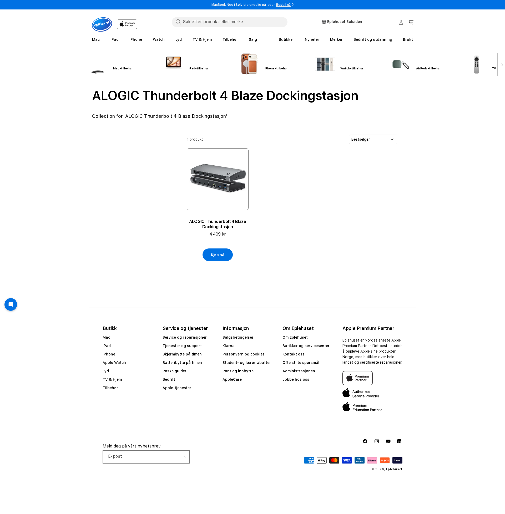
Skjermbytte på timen (182, 354)
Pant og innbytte (238, 371)
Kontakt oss (293, 354)
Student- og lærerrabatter (247, 362)
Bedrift (169, 379)
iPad (107, 346)
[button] (411, 22)
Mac (106, 337)
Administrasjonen (298, 371)
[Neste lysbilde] (501, 64)
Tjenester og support (182, 346)
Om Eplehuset (295, 337)
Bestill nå (283, 5)
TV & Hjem (112, 379)
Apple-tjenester (177, 388)
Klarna (229, 346)
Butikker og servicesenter (306, 346)
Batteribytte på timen (182, 362)
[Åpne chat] (10, 304)
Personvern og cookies (244, 354)
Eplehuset (394, 469)
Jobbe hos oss (295, 379)
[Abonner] (183, 457)
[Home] (102, 24)
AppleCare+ (233, 379)
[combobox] (229, 22)
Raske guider (174, 371)
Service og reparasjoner (185, 337)
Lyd (106, 371)
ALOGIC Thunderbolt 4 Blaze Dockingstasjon (217, 224)
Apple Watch (114, 362)
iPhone (109, 354)
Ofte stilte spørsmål (300, 362)
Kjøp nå (217, 255)
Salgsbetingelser (238, 337)
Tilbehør (110, 388)
